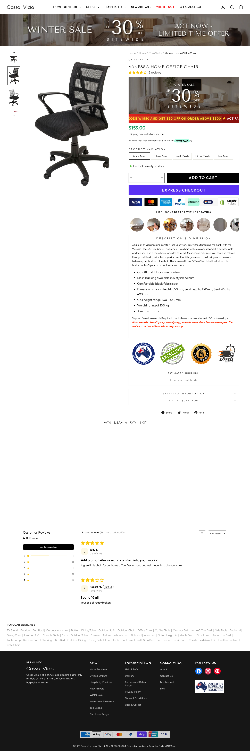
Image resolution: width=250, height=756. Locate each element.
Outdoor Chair (126, 630)
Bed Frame (163, 640)
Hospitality (113, 7)
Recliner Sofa (31, 640)
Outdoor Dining (76, 640)
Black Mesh (139, 156)
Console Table (51, 635)
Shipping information (184, 393)
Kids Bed (59, 640)
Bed (138, 640)
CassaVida (139, 59)
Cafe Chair (13, 645)
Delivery (129, 675)
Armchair (150, 635)
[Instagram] (208, 671)
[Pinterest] (217, 671)
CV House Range (99, 714)
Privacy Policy (133, 691)
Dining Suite (95, 640)
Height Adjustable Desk (180, 635)
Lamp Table (112, 640)
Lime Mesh (202, 156)
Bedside (25, 630)
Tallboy (107, 635)
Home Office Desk (201, 630)
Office (91, 7)
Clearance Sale (191, 7)
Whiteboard (121, 635)
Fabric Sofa (179, 640)
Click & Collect (133, 704)
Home (132, 53)
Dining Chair (14, 635)
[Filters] (202, 533)
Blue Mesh (223, 156)
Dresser (95, 635)
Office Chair (145, 630)
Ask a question (184, 400)
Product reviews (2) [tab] (92, 532)
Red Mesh (182, 156)
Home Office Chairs (150, 53)
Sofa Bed (148, 640)
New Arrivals (141, 7)
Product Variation (147, 149)
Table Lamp (14, 640)
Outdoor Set (180, 630)
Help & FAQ (131, 669)
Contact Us (166, 675)
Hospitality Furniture (101, 682)
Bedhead (235, 630)
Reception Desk (222, 635)
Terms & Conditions (136, 698)
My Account (167, 682)
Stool (65, 635)
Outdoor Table (79, 635)
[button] (138, 72)
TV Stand (12, 630)
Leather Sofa (32, 635)
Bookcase (127, 640)
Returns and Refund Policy (136, 684)
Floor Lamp (203, 635)
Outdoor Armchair (57, 630)
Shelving (47, 640)
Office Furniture (98, 675)
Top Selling (96, 707)
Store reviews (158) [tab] (115, 532)
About (163, 669)
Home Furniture (65, 7)
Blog (162, 688)
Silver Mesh (161, 156)
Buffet (75, 630)
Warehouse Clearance (102, 701)
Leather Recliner (228, 640)
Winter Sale (96, 694)
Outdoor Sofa (106, 630)
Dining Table (88, 630)
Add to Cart (34, 511)
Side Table (221, 630)
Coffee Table (162, 630)
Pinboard (136, 635)
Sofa (161, 635)
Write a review (48, 547)
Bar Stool (38, 630)
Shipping (133, 134)
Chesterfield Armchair (202, 640)
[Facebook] (198, 671)
